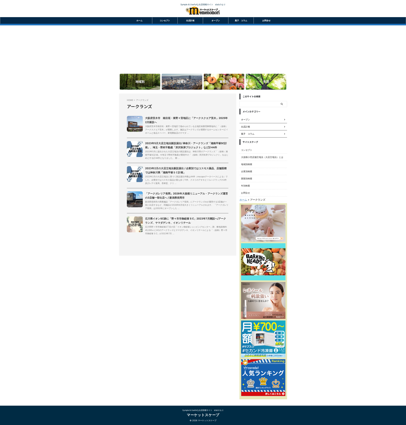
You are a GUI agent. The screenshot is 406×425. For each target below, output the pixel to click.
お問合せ (266, 20)
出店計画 (190, 20)
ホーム (139, 20)
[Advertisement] (203, 47)
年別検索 (245, 185)
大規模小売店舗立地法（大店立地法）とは (262, 157)
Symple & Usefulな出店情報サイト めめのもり (203, 410)
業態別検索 (246, 178)
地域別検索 (246, 164)
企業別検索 (246, 171)
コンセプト (165, 20)
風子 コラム (241, 20)
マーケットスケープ (203, 415)
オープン (216, 20)
